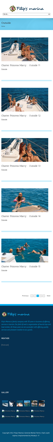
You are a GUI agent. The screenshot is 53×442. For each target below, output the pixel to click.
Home (3, 26)
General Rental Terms (33, 433)
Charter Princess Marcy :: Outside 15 (20, 266)
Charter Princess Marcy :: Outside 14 (20, 216)
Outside (4, 69)
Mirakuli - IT (35, 436)
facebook (28, 427)
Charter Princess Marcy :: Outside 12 (20, 115)
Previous (25, 296)
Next (48, 296)
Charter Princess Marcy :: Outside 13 (20, 165)
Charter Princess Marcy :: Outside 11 (20, 65)
